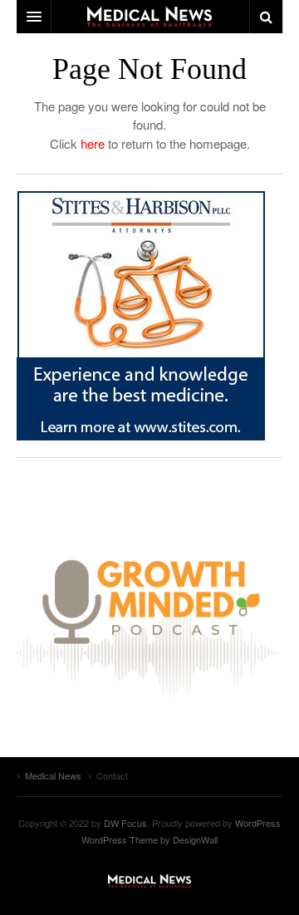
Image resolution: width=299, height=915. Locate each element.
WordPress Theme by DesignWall (149, 839)
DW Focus (149, 16)
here (93, 143)
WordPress (258, 822)
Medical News (149, 881)
